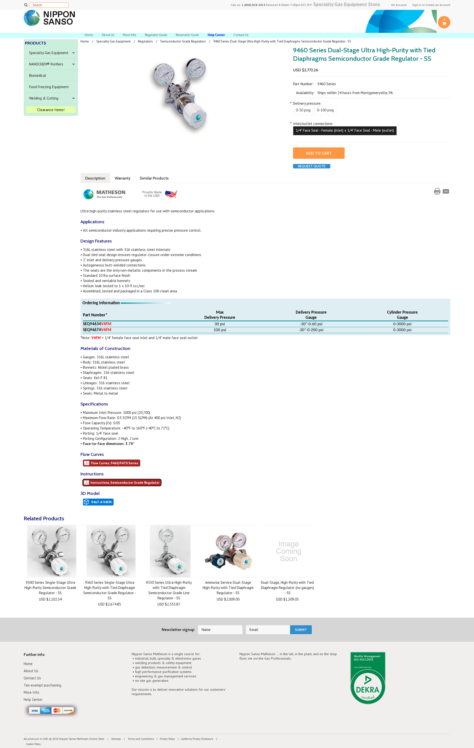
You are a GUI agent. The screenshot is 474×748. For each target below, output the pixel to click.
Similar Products (154, 178)
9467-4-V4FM (101, 502)
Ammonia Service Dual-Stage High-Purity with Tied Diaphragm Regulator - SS (228, 587)
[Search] (26, 4)
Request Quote (311, 166)
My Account (399, 5)
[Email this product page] (446, 191)
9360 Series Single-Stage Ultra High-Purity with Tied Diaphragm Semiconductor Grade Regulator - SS (109, 590)
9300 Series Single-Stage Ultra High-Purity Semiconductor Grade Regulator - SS (50, 587)
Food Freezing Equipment (49, 86)
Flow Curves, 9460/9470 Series (114, 463)
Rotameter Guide (187, 35)
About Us (108, 35)
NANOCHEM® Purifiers (46, 64)
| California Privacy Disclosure (194, 739)
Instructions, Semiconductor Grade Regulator (125, 482)
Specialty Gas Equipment (48, 52)
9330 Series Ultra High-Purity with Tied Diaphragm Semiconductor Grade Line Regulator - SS (169, 590)
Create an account (438, 5)
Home (89, 35)
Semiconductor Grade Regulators (183, 41)
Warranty (122, 178)
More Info (129, 35)
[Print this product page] (437, 191)
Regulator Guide (156, 35)
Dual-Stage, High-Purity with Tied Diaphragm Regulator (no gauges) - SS (287, 587)
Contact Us (241, 35)
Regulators (145, 41)
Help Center (33, 699)
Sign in (416, 5)
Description (95, 178)
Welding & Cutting (43, 98)
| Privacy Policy (165, 739)
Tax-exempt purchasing (42, 685)
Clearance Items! (50, 109)
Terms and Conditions (140, 739)
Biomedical (37, 75)
